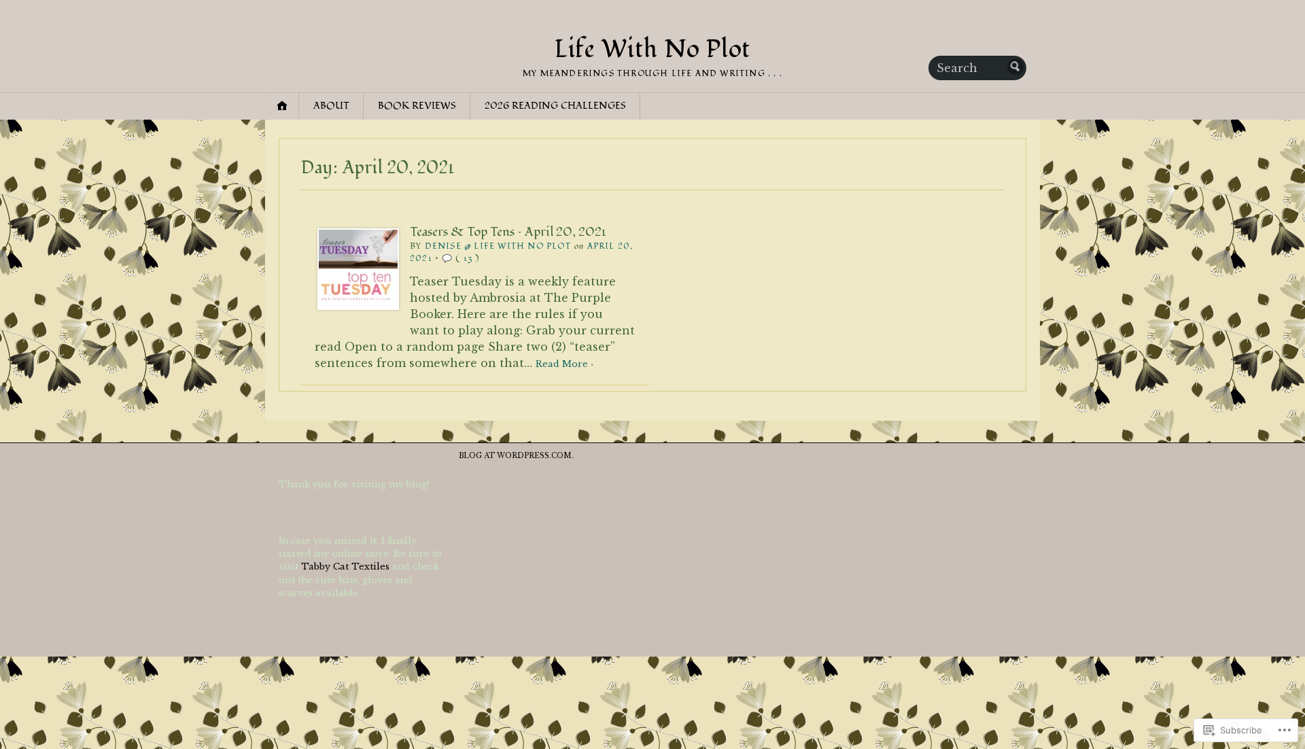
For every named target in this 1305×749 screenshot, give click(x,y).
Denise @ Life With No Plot (498, 246)
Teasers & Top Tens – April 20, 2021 (508, 232)
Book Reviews (417, 105)
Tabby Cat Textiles (345, 566)
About (331, 105)
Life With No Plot (652, 50)
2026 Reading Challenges (555, 105)
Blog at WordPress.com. (516, 455)
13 (468, 258)
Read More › (564, 364)
